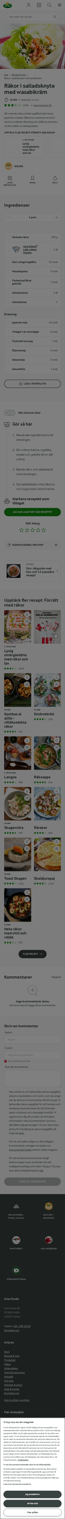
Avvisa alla (32, 1503)
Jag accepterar (32, 1494)
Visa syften (32, 1512)
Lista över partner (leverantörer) (17, 1484)
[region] (32, 1468)
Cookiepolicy (23, 1460)
